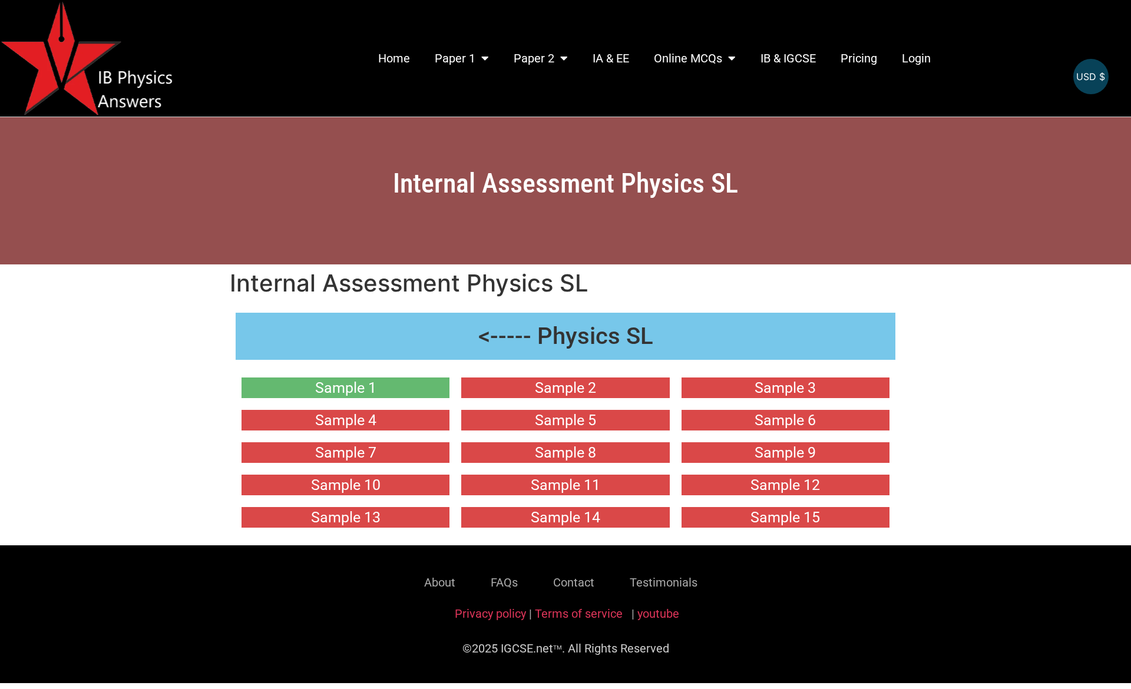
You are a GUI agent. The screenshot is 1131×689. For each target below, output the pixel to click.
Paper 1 (455, 58)
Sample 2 (565, 387)
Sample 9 (785, 452)
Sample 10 (346, 484)
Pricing (859, 58)
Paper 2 (534, 58)
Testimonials (663, 582)
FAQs (504, 582)
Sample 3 (785, 387)
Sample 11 (565, 484)
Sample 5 (565, 420)
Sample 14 (565, 517)
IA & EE (611, 58)
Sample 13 (346, 517)
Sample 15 (785, 517)
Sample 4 (345, 420)
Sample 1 (345, 387)
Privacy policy (490, 614)
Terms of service (580, 614)
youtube (658, 614)
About (439, 582)
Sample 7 (345, 452)
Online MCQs (688, 58)
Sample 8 (565, 452)
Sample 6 (785, 420)
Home (394, 58)
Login (916, 58)
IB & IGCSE (788, 58)
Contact (573, 582)
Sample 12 (785, 484)
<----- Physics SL (565, 336)
